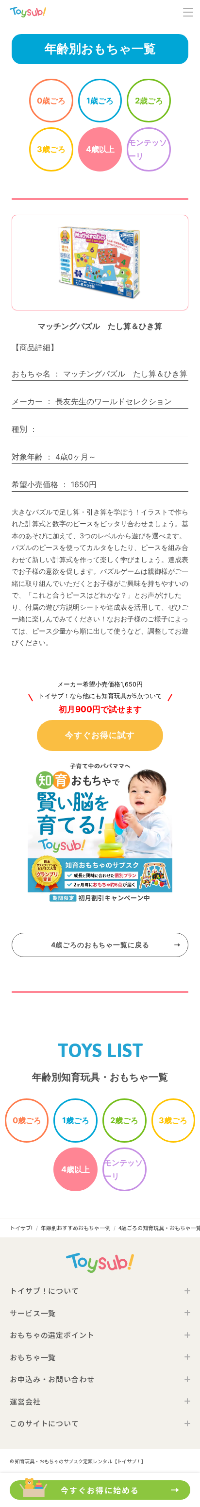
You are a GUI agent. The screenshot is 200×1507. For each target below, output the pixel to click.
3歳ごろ (51, 149)
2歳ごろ (149, 100)
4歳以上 (100, 149)
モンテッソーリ (147, 149)
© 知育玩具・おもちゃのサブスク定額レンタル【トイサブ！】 (78, 1461)
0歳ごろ (51, 100)
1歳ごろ (100, 100)
